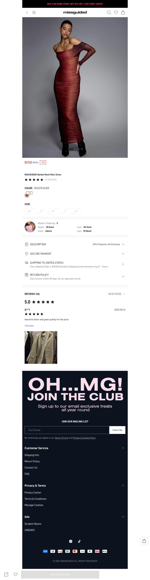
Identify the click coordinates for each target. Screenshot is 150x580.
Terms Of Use (61, 437)
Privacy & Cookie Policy (84, 437)
